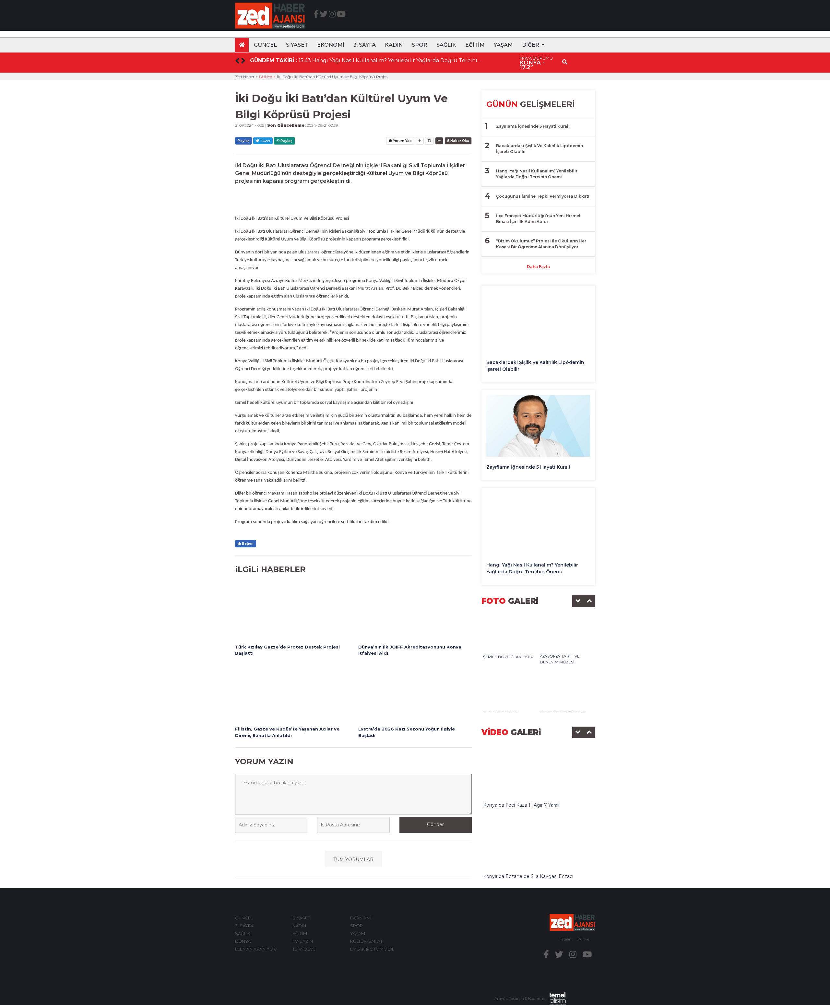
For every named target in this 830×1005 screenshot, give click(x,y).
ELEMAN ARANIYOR (255, 949)
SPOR (419, 45)
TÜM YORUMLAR (353, 859)
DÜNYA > (267, 76)
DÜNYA (243, 941)
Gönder (435, 824)
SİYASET (297, 45)
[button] (533, 45)
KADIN (394, 45)
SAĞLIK (446, 45)
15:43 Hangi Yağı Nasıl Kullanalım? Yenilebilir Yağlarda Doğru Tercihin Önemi (390, 60)
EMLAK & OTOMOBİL (372, 949)
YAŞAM (503, 45)
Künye (583, 939)
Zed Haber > (246, 76)
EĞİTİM (475, 45)
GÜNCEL (265, 45)
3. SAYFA (364, 45)
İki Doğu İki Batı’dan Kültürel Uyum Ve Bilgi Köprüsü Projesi (332, 76)
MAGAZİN (302, 941)
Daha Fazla (538, 266)
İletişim (566, 939)
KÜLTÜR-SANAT (366, 941)
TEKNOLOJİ (304, 949)
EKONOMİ (330, 45)
